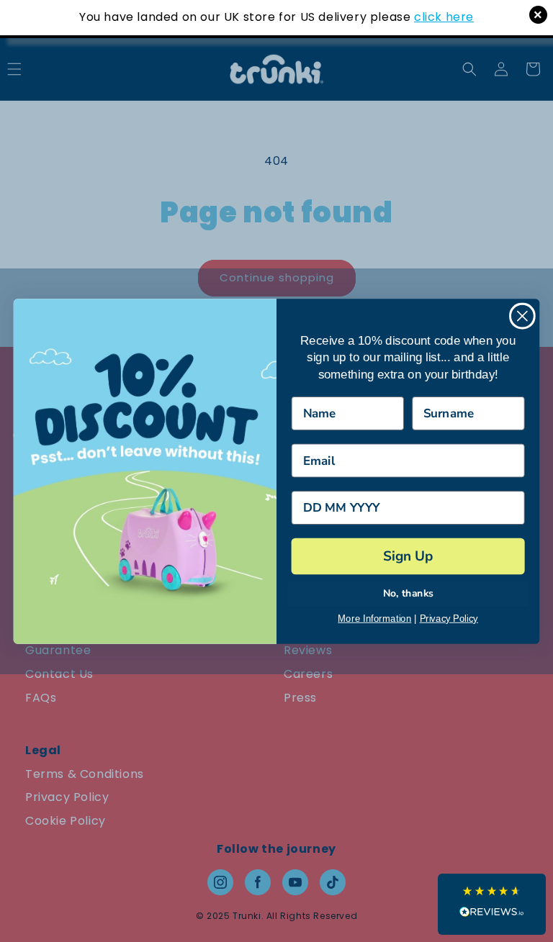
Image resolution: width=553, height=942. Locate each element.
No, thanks (408, 593)
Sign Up (408, 555)
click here (444, 17)
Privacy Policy (449, 617)
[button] (492, 904)
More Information (374, 617)
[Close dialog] (522, 315)
